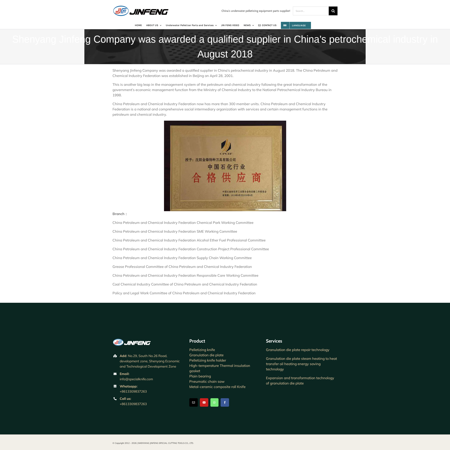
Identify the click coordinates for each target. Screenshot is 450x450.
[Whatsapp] (214, 402)
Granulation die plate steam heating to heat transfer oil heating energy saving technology (301, 363)
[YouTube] (204, 402)
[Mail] (193, 402)
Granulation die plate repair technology (297, 349)
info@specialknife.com (136, 379)
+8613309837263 (133, 391)
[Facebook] (225, 402)
